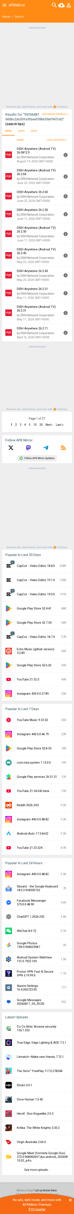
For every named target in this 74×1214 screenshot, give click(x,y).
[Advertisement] (37, 67)
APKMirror (17, 5)
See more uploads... (37, 1169)
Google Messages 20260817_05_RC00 (30, 1002)
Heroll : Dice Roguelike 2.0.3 (35, 1113)
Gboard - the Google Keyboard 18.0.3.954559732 (37, 888)
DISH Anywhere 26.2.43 (32, 271)
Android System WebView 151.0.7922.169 (34, 959)
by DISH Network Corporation (35, 157)
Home (6, 16)
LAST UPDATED (56, 139)
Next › (49, 424)
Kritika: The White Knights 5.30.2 (38, 1128)
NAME (20, 139)
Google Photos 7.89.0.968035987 (28, 945)
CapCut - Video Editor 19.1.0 (36, 580)
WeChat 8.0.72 (26, 931)
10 (35, 424)
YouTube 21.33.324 (29, 848)
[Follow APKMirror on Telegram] (45, 449)
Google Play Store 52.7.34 (34, 622)
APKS (8, 131)
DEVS (34, 131)
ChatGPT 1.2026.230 (30, 917)
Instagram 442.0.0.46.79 (33, 734)
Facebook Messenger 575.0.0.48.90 (31, 902)
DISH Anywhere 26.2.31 (32, 289)
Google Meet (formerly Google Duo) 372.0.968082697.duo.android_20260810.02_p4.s (42, 1156)
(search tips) (15, 124)
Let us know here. (46, 1190)
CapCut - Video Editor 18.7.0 (36, 637)
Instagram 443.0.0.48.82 (33, 819)
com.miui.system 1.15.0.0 (34, 762)
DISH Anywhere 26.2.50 (32, 210)
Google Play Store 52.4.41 (34, 608)
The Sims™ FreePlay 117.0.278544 (39, 1071)
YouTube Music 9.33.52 (32, 720)
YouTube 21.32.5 (28, 679)
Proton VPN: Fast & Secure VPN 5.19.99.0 (35, 973)
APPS (21, 131)
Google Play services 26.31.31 (37, 777)
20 (41, 424)
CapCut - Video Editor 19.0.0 (36, 594)
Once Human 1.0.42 (30, 1099)
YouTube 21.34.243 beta (33, 791)
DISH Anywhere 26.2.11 (32, 328)
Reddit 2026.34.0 (28, 805)
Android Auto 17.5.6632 (32, 833)
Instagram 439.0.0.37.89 (33, 693)
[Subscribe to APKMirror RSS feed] (63, 449)
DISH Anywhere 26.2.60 (32, 192)
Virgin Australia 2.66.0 (31, 1142)
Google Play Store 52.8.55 (34, 748)
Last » (60, 424)
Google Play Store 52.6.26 (34, 665)
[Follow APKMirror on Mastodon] (28, 449)
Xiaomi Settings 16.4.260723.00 (27, 987)
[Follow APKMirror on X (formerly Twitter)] (10, 449)
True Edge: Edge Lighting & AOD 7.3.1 (41, 1042)
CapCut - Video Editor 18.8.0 (36, 566)
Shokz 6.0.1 (24, 1085)
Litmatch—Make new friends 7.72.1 (40, 1057)
